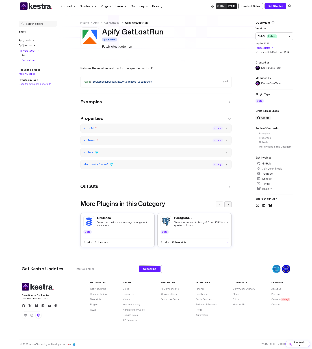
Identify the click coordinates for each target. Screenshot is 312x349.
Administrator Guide (134, 309)
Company (138, 6)
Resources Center (170, 299)
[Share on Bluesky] (270, 205)
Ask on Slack (26, 73)
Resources (128, 294)
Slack (236, 294)
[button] (106, 6)
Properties (265, 137)
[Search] (290, 6)
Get (23, 55)
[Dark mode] (32, 315)
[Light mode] (25, 315)
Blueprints (95, 299)
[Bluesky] (36, 305)
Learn (119, 6)
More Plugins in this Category (275, 146)
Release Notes (262, 47)
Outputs (263, 142)
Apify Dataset (27, 50)
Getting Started (98, 288)
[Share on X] (257, 205)
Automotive (202, 315)
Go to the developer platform (34, 83)
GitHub (266, 163)
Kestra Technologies (39, 344)
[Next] (228, 204)
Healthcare (201, 294)
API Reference (130, 320)
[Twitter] (30, 305)
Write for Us (239, 304)
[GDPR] (286, 269)
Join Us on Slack (272, 168)
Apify (96, 22)
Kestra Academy (131, 304)
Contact (275, 304)
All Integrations (169, 294)
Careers (280, 299)
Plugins (84, 22)
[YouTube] (49, 305)
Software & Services (206, 304)
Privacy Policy (268, 343)
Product (66, 6)
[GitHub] (23, 305)
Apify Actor (25, 45)
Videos (126, 299)
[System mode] (38, 315)
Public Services (204, 299)
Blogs (126, 288)
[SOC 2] (276, 269)
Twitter (266, 183)
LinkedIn (267, 178)
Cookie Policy (285, 343)
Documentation (98, 294)
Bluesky (267, 188)
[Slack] (212, 6)
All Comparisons (170, 288)
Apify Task (25, 40)
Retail (199, 309)
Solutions (86, 6)
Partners (275, 294)
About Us (276, 288)
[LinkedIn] (43, 305)
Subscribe (149, 269)
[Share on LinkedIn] (264, 205)
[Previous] (219, 204)
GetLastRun (28, 60)
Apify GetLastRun (136, 22)
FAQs (93, 309)
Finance (200, 288)
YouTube (267, 173)
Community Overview (244, 288)
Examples (264, 133)
